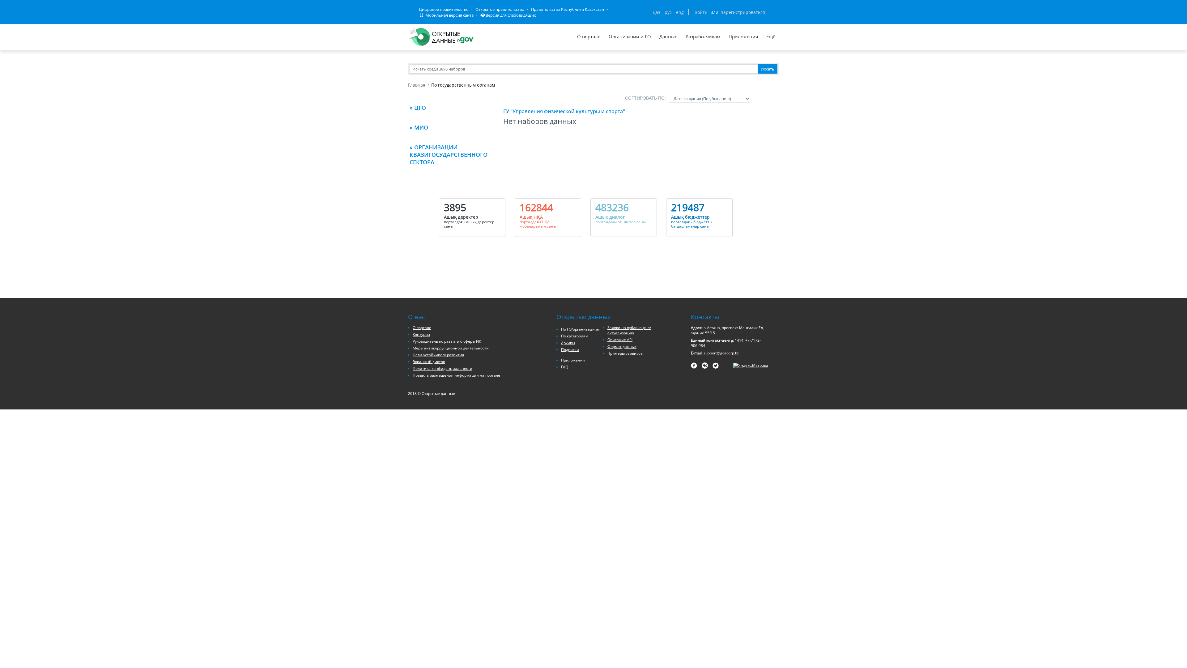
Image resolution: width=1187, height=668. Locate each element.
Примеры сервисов (625, 353)
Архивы (568, 342)
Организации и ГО (630, 36)
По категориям (574, 336)
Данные (668, 36)
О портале (588, 36)
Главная (416, 85)
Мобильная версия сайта (449, 15)
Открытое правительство (499, 9)
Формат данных (621, 346)
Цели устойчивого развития (438, 355)
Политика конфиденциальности (442, 368)
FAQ (564, 367)
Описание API (619, 339)
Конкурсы (421, 334)
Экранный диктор (429, 361)
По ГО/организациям (580, 329)
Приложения (743, 36)
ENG (680, 12)
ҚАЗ (656, 12)
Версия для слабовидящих (511, 15)
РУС (668, 12)
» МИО (419, 127)
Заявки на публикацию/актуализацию (629, 330)
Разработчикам (703, 36)
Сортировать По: (645, 98)
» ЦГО (418, 107)
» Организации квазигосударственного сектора (448, 154)
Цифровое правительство (444, 9)
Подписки (570, 349)
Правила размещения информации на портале (456, 375)
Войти (701, 12)
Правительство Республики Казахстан (567, 9)
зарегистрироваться (743, 12)
